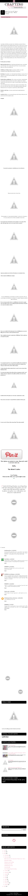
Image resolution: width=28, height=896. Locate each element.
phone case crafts (15, 491)
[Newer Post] (7, 684)
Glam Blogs (16, 893)
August (6, 874)
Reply (5, 555)
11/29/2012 (12, 591)
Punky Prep (7, 17)
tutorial (19, 492)
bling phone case (19, 487)
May (6, 877)
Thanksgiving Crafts (8, 863)
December (7, 855)
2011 (5, 886)
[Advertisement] (4, 651)
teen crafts (13, 492)
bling (21, 486)
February (7, 882)
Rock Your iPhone (11, 745)
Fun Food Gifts (7, 867)
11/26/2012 (13, 550)
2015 (5, 850)
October (6, 870)
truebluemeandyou (7, 550)
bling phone (11, 487)
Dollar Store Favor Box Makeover (15, 767)
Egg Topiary (10, 760)
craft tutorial (13, 489)
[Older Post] (20, 698)
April (6, 879)
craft (8, 489)
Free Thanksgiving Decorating (10, 868)
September (7, 872)
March (6, 881)
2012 (5, 853)
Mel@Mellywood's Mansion (9, 574)
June (6, 875)
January (6, 884)
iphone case (7, 491)
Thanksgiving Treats (8, 865)
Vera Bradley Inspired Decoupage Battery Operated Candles (17, 753)
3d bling (9, 486)
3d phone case (16, 486)
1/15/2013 (11, 604)
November (7, 857)
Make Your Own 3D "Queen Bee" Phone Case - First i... (14, 858)
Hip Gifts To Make (8, 860)
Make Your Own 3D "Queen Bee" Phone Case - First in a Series (11, 12)
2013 (5, 851)
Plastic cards (6, 591)
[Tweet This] (14, 526)
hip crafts (19, 489)
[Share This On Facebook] (14, 510)
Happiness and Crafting (9, 862)
